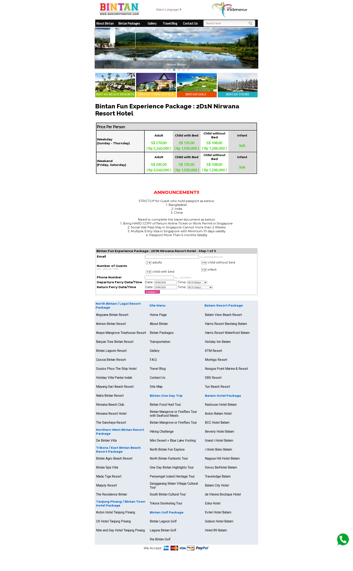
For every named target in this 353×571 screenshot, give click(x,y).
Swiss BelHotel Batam (221, 467)
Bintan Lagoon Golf (163, 521)
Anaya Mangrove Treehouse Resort (121, 333)
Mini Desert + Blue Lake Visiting (173, 440)
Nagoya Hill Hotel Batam (222, 458)
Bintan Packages (129, 23)
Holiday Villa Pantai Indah (114, 378)
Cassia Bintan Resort (111, 360)
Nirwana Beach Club (110, 405)
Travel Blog (170, 23)
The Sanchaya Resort (111, 422)
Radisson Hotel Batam (221, 405)
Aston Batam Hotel (218, 413)
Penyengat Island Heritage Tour (172, 476)
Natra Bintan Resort (110, 396)
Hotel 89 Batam (216, 530)
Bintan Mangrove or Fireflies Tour (173, 422)
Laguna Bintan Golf (163, 530)
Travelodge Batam (218, 476)
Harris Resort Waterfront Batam (227, 333)
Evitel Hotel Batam (218, 512)
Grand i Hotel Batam (219, 440)
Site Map (156, 387)
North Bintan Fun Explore (167, 449)
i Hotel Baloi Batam (218, 449)
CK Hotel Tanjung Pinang (113, 521)
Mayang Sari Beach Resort (115, 387)
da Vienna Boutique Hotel (223, 494)
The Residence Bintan (111, 494)
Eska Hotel (212, 503)
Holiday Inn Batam (218, 342)
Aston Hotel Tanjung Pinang (115, 512)
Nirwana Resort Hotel (111, 413)
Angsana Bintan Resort (112, 315)
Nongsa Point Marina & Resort (226, 369)
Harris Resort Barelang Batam (226, 324)
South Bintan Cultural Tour (168, 494)
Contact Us (190, 23)
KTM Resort (213, 351)
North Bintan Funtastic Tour (169, 458)
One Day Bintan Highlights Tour (172, 467)
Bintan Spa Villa (107, 467)
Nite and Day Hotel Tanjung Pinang (120, 530)
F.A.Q (153, 360)
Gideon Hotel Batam (219, 521)
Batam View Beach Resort (223, 315)
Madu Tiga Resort (108, 476)
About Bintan (105, 23)
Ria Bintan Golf (160, 539)
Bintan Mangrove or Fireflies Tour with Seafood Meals (173, 414)
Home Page (158, 315)
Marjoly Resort (106, 485)
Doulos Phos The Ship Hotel (116, 369)
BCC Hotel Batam (217, 422)
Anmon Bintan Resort (111, 324)
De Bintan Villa (106, 440)
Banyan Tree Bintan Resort (114, 342)
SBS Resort (213, 378)
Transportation (160, 342)
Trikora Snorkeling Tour (166, 503)
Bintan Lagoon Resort (111, 351)
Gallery (152, 23)
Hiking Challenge (162, 431)
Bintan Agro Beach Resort (114, 458)
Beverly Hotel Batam (219, 431)
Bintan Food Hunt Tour (165, 405)
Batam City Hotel (217, 485)
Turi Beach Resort (217, 387)
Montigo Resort (216, 360)
